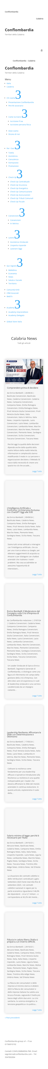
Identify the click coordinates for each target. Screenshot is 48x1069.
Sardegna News (13, 535)
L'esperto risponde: (21, 420)
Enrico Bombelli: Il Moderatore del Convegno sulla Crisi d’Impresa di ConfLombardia (23, 613)
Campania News (14, 405)
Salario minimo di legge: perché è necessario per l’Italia (23, 836)
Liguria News (32, 962)
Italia (23, 852)
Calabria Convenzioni (22, 399)
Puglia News (12, 861)
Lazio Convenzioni (25, 638)
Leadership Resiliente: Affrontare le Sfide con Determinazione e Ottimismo (24, 734)
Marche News (24, 429)
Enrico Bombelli (16, 393)
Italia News (12, 638)
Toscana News (32, 438)
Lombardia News (26, 426)
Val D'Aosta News (27, 977)
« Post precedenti (12, 1017)
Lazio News (23, 423)
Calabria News (28, 520)
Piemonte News (25, 432)
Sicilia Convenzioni (27, 435)
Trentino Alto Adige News (24, 974)
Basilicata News (13, 520)
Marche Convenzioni (31, 644)
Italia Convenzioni (31, 635)
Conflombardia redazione (20, 620)
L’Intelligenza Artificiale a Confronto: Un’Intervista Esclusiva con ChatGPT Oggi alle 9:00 (23, 510)
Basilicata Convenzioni (16, 396)
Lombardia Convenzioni (23, 641)
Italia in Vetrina (25, 417)
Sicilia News (27, 535)
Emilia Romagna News (28, 408)
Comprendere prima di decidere (22, 387)
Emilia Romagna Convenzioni (25, 629)
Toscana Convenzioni (16, 438)
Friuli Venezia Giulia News (24, 526)
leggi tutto (37, 471)
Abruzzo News (13, 845)
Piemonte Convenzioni (29, 648)
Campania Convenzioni (23, 402)
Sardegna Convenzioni (31, 651)
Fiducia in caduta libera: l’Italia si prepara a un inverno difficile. (22, 940)
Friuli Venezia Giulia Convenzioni (21, 411)
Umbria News (24, 867)
